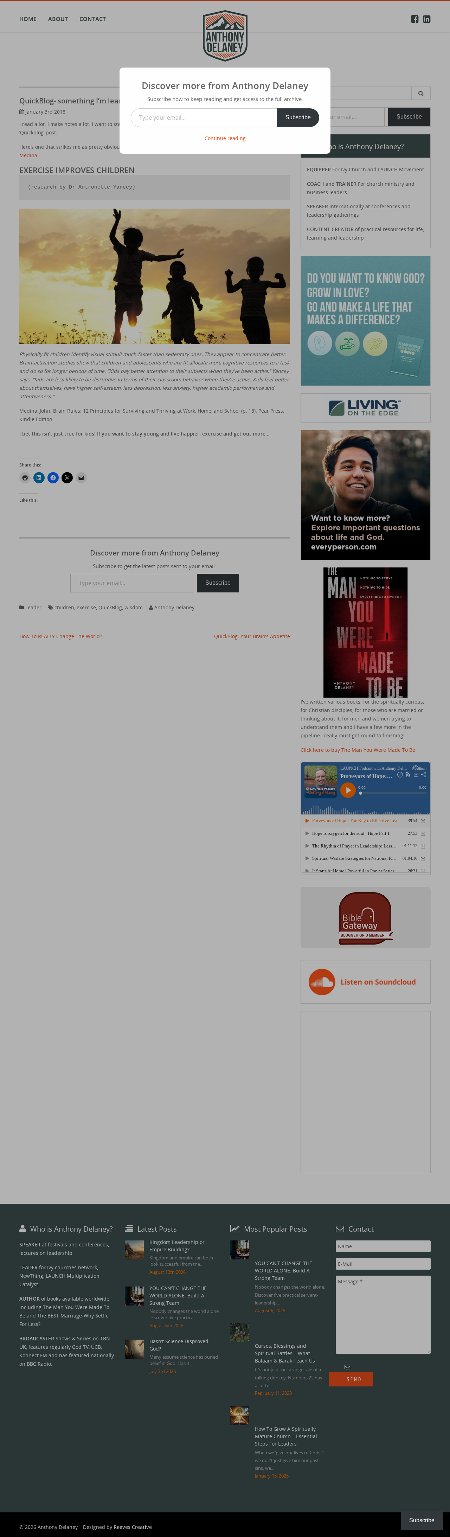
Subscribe (298, 117)
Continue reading (225, 138)
